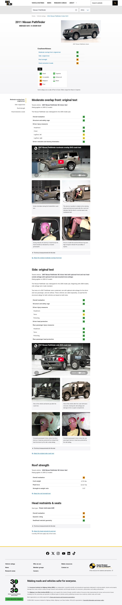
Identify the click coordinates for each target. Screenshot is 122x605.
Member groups (38, 567)
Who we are (37, 564)
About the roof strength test (42, 493)
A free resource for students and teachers (100, 570)
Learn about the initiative (14, 599)
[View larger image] (46, 192)
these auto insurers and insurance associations (62, 597)
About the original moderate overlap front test (47, 258)
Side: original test (44, 56)
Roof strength (43, 59)
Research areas (60, 3)
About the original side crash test (44, 453)
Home (33, 16)
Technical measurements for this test (44, 252)
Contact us (65, 567)
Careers (35, 571)
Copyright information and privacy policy (93, 600)
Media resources (66, 564)
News (49, 3)
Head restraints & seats (46, 63)
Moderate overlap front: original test (50, 52)
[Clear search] (76, 10)
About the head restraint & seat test (45, 531)
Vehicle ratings (38, 3)
